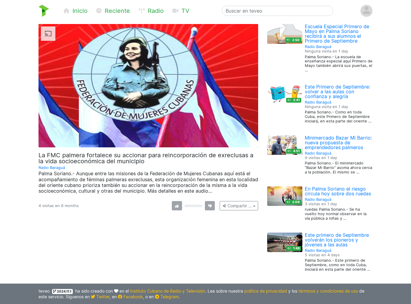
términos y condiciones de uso (328, 290)
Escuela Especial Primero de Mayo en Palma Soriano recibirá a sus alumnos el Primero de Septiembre (337, 33)
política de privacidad (265, 290)
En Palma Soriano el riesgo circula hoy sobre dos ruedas (338, 191)
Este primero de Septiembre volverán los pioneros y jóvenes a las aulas (337, 240)
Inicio (79, 10)
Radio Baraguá (52, 167)
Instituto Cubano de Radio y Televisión (167, 290)
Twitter (102, 296)
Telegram (169, 296)
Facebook (132, 296)
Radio (155, 10)
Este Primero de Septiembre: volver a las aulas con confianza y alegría (337, 91)
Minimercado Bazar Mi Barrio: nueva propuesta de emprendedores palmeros (338, 142)
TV (185, 10)
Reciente (116, 10)
